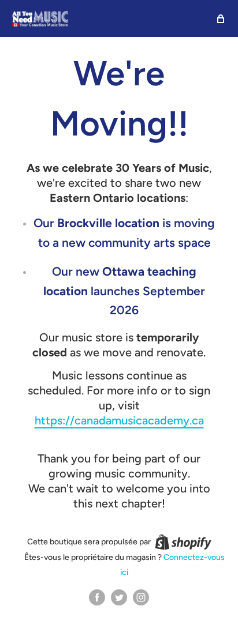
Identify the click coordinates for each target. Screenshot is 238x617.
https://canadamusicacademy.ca (119, 420)
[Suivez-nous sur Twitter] (119, 597)
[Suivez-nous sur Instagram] (141, 597)
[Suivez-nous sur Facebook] (97, 597)
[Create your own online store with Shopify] (183, 542)
